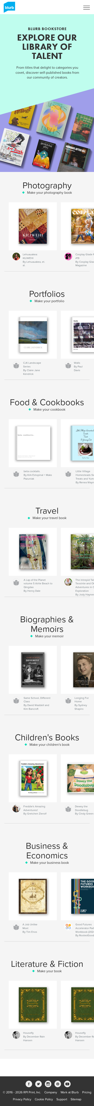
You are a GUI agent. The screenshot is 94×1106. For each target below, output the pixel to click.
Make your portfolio (49, 301)
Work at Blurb (70, 1092)
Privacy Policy (22, 1099)
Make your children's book (50, 744)
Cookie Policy (44, 1099)
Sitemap (76, 1099)
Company (50, 1092)
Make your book (49, 971)
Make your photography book (49, 192)
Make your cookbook (49, 409)
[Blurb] (8, 9)
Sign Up (69, 7)
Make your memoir (49, 636)
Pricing (86, 1092)
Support (61, 1099)
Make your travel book (49, 518)
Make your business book (49, 863)
